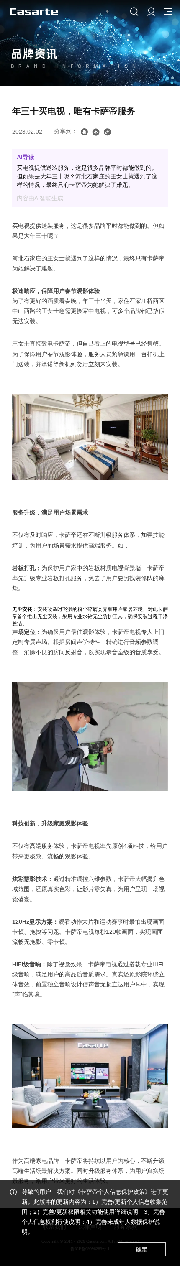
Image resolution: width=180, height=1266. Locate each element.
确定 (141, 1249)
